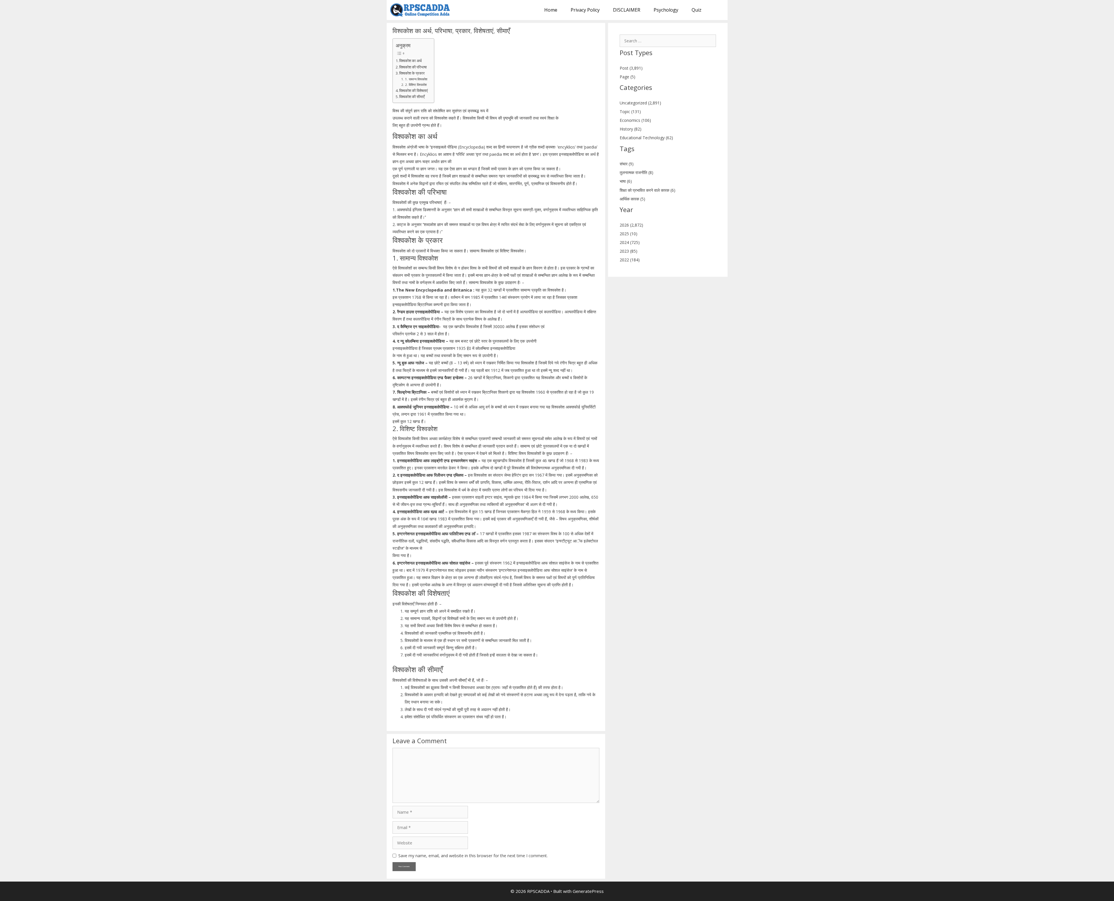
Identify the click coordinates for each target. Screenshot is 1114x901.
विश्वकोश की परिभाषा (413, 67)
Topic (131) (630, 111)
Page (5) (627, 76)
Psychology (666, 10)
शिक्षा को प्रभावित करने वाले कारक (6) (647, 190)
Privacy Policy (585, 10)
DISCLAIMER (626, 10)
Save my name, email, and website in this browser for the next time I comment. (473, 855)
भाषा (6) (626, 181)
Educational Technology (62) (646, 137)
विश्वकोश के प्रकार (412, 73)
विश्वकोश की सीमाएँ (412, 96)
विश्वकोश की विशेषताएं (413, 90)
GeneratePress (588, 891)
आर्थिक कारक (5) (632, 199)
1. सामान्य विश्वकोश (416, 79)
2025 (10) (628, 233)
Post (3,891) (631, 68)
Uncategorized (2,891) (640, 103)
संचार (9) (627, 164)
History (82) (630, 129)
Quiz (696, 10)
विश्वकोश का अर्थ (410, 60)
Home (550, 10)
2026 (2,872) (631, 225)
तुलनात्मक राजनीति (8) (636, 172)
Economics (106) (635, 120)
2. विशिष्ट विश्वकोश (416, 84)
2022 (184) (630, 260)
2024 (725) (630, 242)
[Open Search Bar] (718, 10)
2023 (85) (628, 251)
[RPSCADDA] (422, 10)
